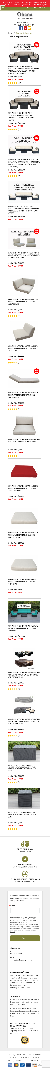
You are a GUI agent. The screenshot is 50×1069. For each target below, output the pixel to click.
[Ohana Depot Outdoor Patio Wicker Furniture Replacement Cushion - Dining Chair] (24, 576)
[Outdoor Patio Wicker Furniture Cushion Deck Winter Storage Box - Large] (24, 763)
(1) (19, 456)
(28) (19, 83)
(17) (19, 129)
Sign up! (25, 938)
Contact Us (35, 1057)
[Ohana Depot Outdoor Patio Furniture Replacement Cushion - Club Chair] (24, 436)
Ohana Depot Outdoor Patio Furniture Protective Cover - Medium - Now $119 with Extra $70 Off (24, 721)
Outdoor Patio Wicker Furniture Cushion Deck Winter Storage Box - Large (22, 768)
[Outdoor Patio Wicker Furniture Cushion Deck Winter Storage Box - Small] (24, 809)
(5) (19, 689)
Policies (18, 1055)
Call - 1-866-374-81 (25, 25)
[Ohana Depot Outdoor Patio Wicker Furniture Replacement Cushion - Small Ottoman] (24, 529)
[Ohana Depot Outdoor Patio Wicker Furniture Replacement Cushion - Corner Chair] (24, 296)
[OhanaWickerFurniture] (25, 16)
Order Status (23, 22)
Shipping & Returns (34, 1055)
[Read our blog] (29, 28)
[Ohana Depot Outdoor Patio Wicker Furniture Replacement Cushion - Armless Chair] (24, 343)
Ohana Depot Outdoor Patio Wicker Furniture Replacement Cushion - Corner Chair (23, 302)
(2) (19, 363)
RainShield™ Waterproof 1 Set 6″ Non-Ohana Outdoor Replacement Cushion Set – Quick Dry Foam (24, 255)
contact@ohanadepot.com (21, 960)
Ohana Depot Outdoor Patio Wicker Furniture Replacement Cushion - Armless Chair (23, 348)
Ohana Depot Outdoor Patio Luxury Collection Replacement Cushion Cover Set (23, 628)
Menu (3, 8)
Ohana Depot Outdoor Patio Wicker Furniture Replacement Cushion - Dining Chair (23, 581)
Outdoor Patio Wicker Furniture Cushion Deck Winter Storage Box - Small (22, 815)
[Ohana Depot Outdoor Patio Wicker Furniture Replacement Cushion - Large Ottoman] (24, 483)
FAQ (24, 1055)
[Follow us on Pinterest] (25, 28)
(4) (19, 736)
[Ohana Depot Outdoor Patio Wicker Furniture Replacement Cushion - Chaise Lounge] (24, 390)
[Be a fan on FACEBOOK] (21, 28)
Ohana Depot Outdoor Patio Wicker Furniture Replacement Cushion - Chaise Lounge (23, 395)
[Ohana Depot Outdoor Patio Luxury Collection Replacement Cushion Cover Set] (24, 623)
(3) (19, 316)
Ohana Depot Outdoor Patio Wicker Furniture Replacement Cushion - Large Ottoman (23, 488)
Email (12, 906)
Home (10, 33)
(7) (19, 176)
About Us (11, 1055)
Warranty (15, 1057)
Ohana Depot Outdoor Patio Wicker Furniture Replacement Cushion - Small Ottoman (23, 535)
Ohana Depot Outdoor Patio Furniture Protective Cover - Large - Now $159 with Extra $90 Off (24, 675)
